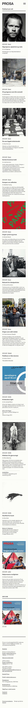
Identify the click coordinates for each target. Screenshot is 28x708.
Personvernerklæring (7, 701)
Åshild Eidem (7, 94)
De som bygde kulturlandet (11, 141)
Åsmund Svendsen (8, 285)
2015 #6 (4, 44)
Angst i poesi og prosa (9, 234)
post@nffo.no (9, 662)
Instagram (4, 693)
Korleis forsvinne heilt (9, 160)
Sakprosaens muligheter (10, 574)
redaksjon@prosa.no (11, 653)
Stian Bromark (7, 144)
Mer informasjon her (7, 671)
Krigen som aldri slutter (10, 332)
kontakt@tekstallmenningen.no (13, 670)
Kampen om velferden (9, 182)
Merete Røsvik (7, 237)
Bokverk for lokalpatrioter (10, 282)
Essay (9, 44)
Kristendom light (7, 399)
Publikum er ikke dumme (10, 356)
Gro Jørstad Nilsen (8, 402)
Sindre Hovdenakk (8, 577)
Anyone (4, 702)
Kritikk (9, 397)
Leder (9, 572)
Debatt (10, 353)
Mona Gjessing (7, 458)
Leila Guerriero (7, 162)
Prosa (12, 3)
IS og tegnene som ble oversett (12, 92)
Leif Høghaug (7, 49)
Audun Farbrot (7, 358)
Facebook (4, 692)
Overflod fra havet (8, 515)
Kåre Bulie (6, 518)
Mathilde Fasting (8, 185)
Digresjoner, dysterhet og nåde (12, 47)
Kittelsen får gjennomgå (10, 455)
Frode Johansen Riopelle (10, 334)
